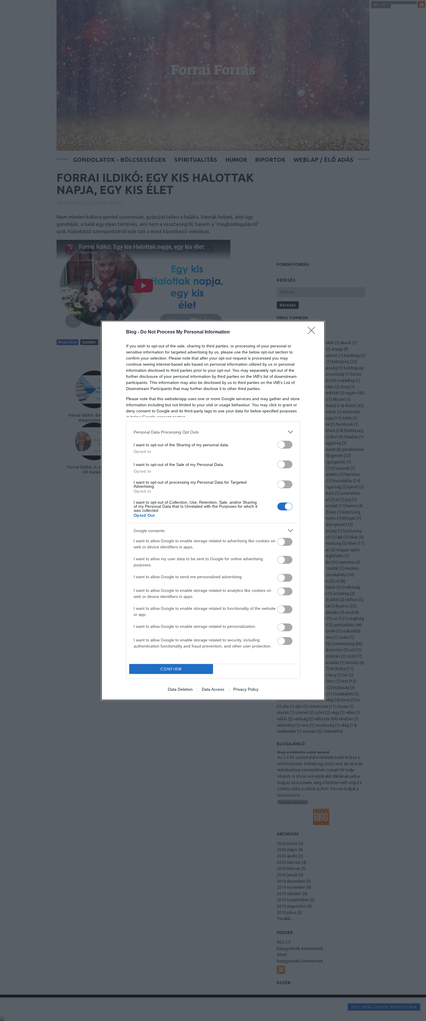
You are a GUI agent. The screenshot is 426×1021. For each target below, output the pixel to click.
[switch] (284, 445)
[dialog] (213, 510)
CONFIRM (171, 669)
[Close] (313, 332)
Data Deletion (180, 689)
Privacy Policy (245, 689)
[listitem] (213, 432)
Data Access (213, 689)
